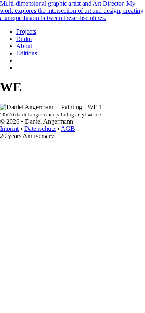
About (24, 46)
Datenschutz (40, 128)
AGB (68, 128)
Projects (26, 31)
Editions (26, 53)
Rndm (24, 38)
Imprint (9, 128)
